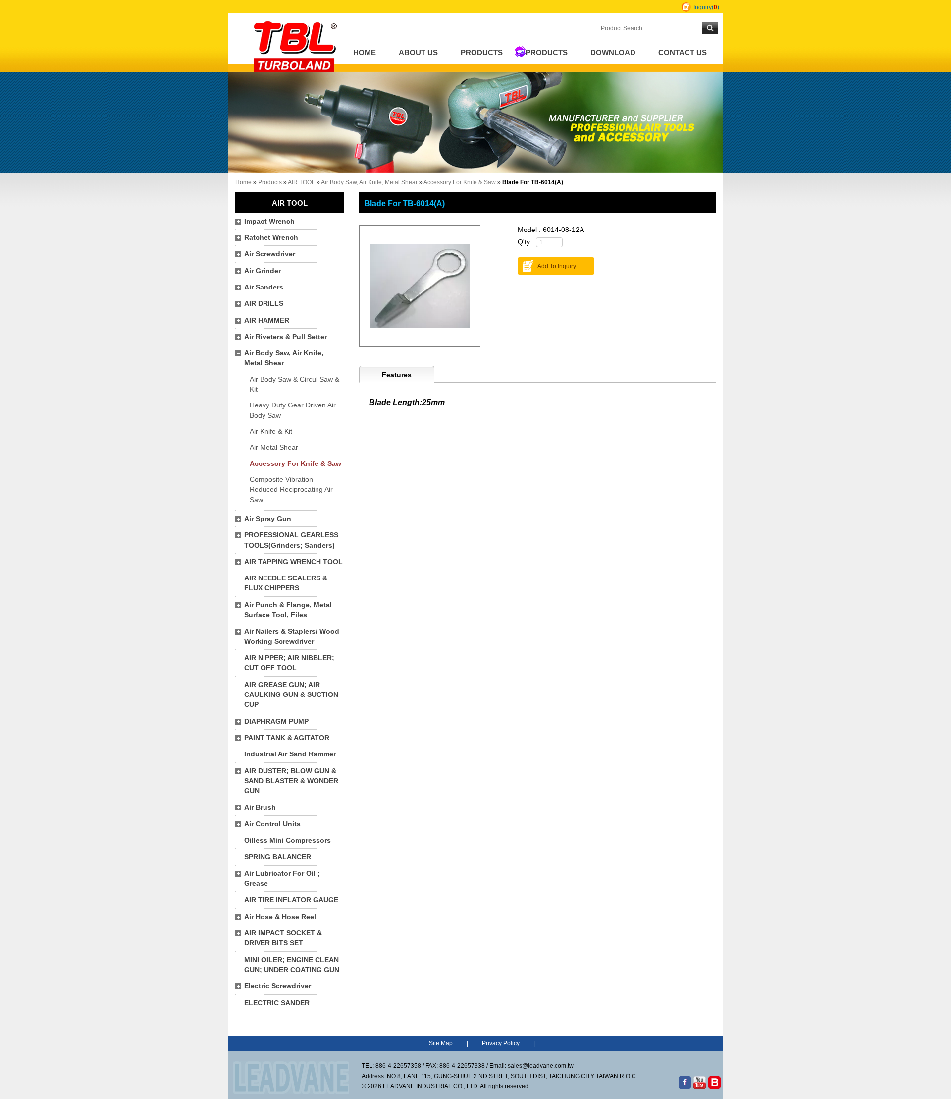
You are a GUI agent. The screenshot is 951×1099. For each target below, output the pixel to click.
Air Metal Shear (274, 447)
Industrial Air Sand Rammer (290, 754)
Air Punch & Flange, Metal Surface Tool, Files (288, 610)
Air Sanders (263, 287)
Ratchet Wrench (271, 237)
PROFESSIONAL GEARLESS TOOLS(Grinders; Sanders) (291, 540)
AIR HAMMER (266, 320)
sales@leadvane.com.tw (541, 1065)
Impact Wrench (269, 221)
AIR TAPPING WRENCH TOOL (293, 562)
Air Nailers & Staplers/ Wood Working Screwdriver (291, 636)
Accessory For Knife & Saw (459, 182)
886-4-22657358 (398, 1065)
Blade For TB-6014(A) (404, 203)
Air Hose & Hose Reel (280, 917)
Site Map (441, 1043)
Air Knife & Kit (271, 431)
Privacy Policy (501, 1043)
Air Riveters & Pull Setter (285, 337)
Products (482, 53)
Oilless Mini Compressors (287, 840)
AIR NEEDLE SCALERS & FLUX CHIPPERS (285, 583)
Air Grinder (262, 271)
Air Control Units (272, 824)
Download (612, 53)
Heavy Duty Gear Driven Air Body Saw (293, 410)
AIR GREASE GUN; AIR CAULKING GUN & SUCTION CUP (291, 695)
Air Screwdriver (269, 254)
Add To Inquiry (556, 266)
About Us (418, 53)
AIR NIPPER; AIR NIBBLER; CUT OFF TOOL (289, 663)
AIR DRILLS (263, 303)
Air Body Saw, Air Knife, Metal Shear (369, 182)
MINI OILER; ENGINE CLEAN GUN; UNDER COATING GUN (291, 965)
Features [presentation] (397, 375)
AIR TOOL (301, 182)
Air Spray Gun (267, 518)
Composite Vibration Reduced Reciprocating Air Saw (291, 490)
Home (364, 53)
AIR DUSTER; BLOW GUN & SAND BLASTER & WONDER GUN (291, 781)
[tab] (396, 374)
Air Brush (260, 807)
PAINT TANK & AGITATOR (286, 738)
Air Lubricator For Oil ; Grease (282, 878)
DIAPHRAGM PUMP (276, 721)
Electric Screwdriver (277, 986)
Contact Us (682, 53)
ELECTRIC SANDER (277, 1003)
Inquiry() (706, 7)
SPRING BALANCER (277, 857)
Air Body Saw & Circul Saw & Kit (294, 384)
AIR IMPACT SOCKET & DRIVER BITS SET (283, 938)
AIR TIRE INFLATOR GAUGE (291, 900)
